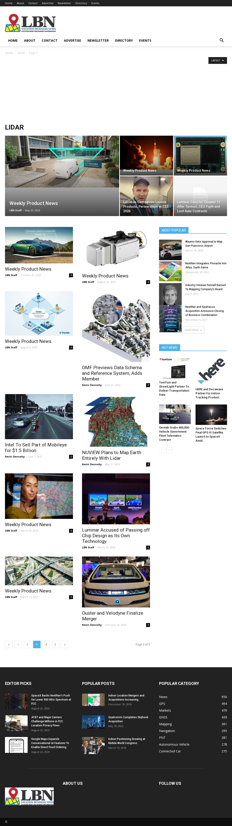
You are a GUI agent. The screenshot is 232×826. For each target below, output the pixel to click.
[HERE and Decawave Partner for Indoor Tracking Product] (211, 371)
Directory (81, 3)
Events (95, 3)
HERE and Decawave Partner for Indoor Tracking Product (209, 393)
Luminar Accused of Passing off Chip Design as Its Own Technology (116, 535)
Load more (191, 330)
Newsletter (64, 3)
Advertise (47, 3)
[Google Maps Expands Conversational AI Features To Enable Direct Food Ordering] (16, 745)
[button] (221, 41)
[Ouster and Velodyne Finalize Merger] (116, 581)
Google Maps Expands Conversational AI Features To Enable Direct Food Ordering (50, 743)
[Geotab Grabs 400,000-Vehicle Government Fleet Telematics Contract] (175, 414)
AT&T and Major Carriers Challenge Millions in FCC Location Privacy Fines (47, 721)
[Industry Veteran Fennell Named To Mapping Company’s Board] (170, 296)
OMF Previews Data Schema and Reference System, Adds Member (112, 373)
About (20, 3)
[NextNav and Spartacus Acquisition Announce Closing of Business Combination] (170, 318)
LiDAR (21, 53)
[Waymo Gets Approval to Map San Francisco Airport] (170, 250)
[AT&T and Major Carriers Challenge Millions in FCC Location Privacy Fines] (16, 723)
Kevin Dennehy (92, 385)
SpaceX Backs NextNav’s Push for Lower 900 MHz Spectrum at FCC (51, 699)
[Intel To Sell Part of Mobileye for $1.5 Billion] (39, 416)
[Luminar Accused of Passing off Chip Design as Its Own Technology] (116, 498)
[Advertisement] (116, 89)
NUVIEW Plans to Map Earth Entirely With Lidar (111, 455)
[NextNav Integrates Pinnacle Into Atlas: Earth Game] (170, 271)
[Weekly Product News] (62, 162)
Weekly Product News (28, 269)
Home (8, 3)
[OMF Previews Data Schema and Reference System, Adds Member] (116, 326)
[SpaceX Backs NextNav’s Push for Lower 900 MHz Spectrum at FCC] (16, 701)
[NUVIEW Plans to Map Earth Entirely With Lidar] (116, 420)
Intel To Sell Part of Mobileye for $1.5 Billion (36, 447)
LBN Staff (16, 210)
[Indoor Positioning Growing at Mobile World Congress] (93, 745)
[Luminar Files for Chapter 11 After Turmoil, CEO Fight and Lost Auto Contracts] (200, 196)
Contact (33, 3)
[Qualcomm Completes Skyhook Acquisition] (93, 721)
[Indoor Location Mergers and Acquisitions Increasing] (93, 700)
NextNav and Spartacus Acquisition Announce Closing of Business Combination (204, 311)
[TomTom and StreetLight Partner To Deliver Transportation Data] (175, 368)
